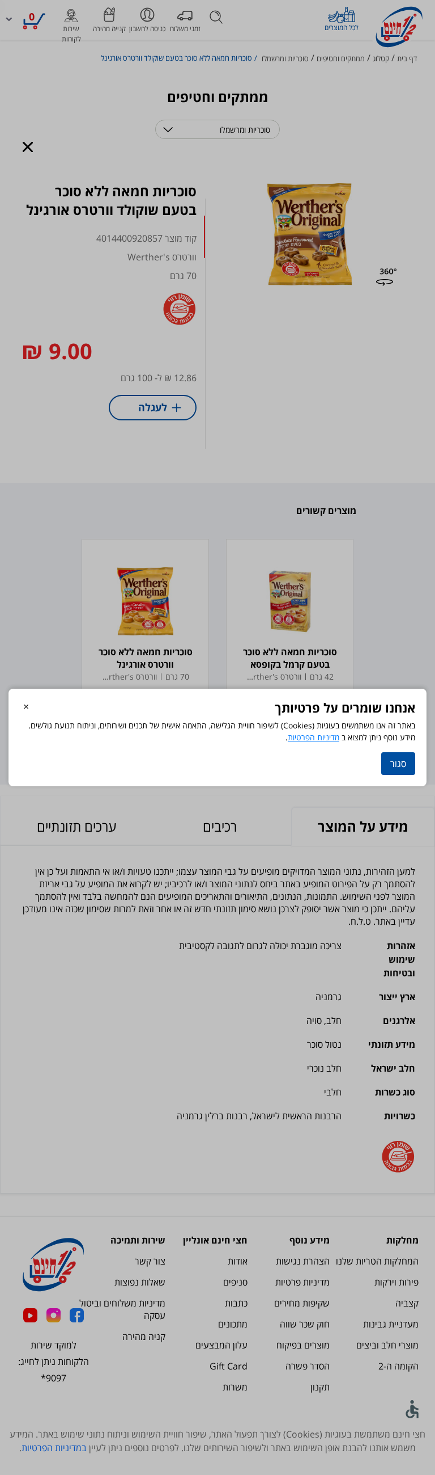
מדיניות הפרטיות (313, 737)
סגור (398, 763)
